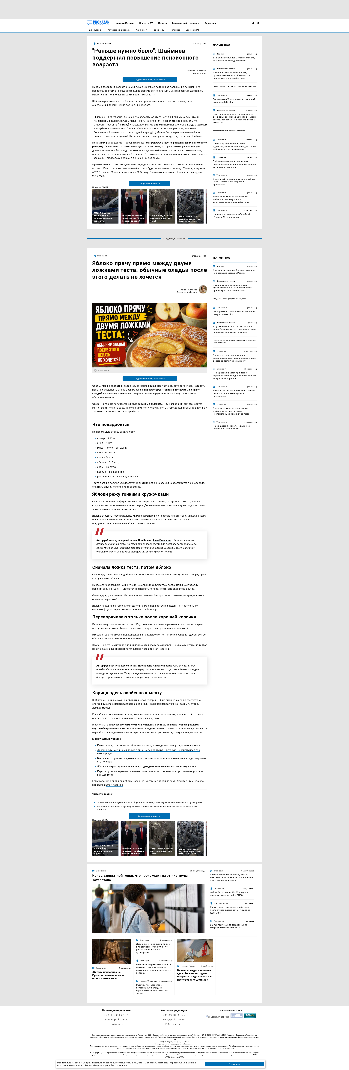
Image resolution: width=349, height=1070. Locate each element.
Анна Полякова (189, 289)
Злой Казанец (114, 784)
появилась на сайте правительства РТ (132, 94)
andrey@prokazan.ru (116, 1019)
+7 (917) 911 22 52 (116, 1015)
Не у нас (220, 54)
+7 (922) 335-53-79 (173, 1015)
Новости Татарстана (148, 981)
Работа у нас (173, 1024)
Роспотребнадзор (146, 609)
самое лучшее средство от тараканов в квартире (234, 86)
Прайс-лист (116, 1024)
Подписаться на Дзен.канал (150, 79)
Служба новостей (196, 70)
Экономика (101, 871)
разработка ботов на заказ (224, 131)
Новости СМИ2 (100, 187)
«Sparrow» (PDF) (177, 1057)
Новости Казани (104, 43)
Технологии (221, 95)
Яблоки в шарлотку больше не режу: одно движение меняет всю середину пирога (146, 766)
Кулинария (221, 140)
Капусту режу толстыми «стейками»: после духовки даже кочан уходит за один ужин (148, 745)
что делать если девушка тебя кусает (229, 299)
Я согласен (234, 1064)
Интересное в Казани (225, 69)
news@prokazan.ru (173, 1019)
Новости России (221, 903)
